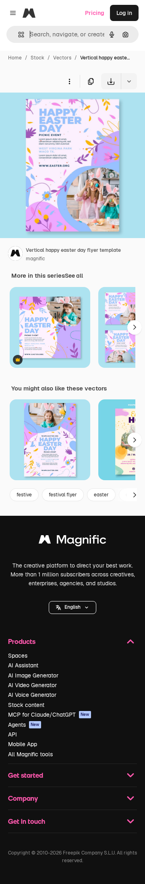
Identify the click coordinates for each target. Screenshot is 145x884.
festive (24, 495)
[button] (72, 607)
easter (101, 495)
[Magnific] (72, 541)
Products (21, 641)
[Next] (134, 327)
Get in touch (26, 821)
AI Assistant (23, 665)
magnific (35, 258)
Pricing (94, 13)
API (12, 734)
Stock (37, 58)
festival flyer (63, 495)
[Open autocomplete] (18, 35)
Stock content (26, 705)
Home (15, 58)
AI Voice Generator (32, 694)
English (72, 607)
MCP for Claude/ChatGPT (48, 714)
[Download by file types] (129, 81)
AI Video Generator (32, 685)
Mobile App (22, 744)
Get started (25, 775)
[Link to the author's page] (15, 254)
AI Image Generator (33, 675)
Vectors (62, 58)
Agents (23, 724)
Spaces (17, 655)
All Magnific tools (30, 754)
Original (51, 108)
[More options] (69, 81)
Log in (124, 13)
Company (23, 798)
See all (74, 275)
